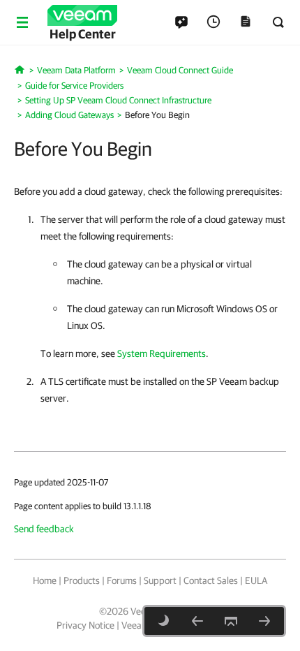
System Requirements (161, 353)
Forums (122, 580)
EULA (256, 580)
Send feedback (44, 528)
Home (45, 580)
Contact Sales (210, 580)
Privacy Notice (85, 625)
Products (81, 580)
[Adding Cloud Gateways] (197, 621)
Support (160, 580)
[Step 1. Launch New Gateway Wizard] (264, 621)
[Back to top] (231, 621)
